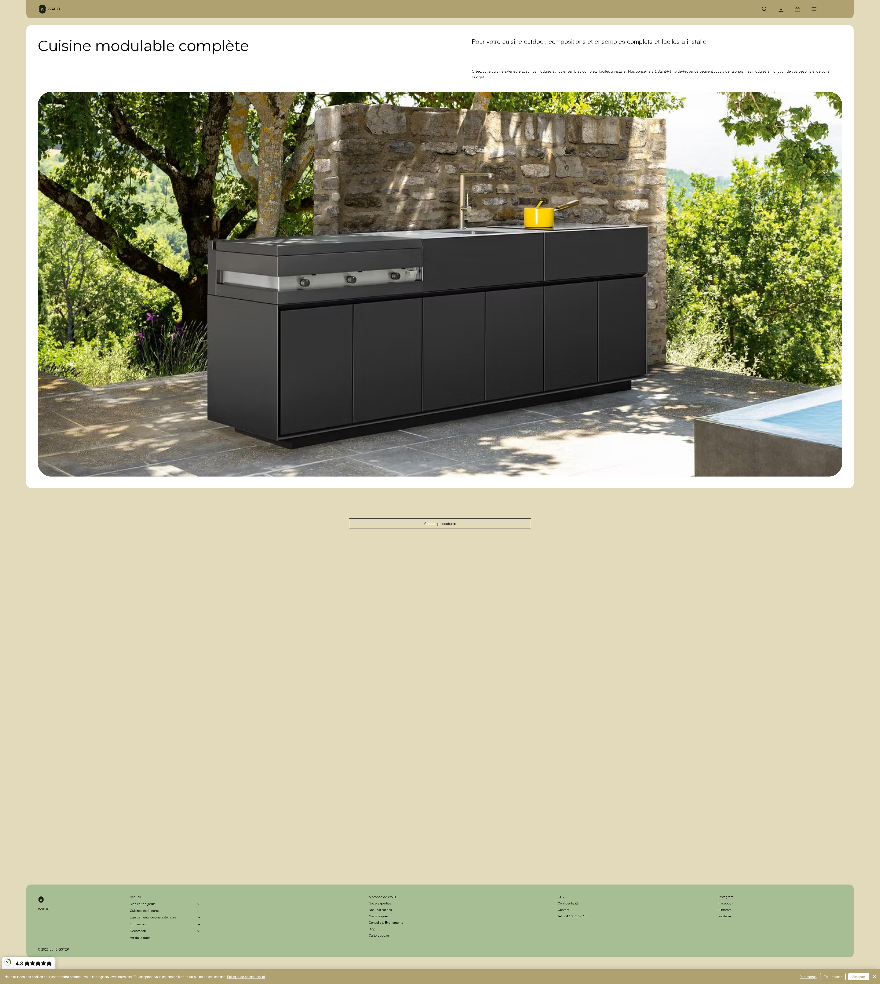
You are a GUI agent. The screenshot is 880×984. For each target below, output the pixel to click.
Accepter (858, 976)
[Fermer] (874, 976)
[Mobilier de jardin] (199, 904)
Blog (372, 929)
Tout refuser (833, 976)
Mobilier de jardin (143, 904)
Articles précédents (440, 523)
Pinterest (724, 910)
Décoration (138, 931)
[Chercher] (764, 9)
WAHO (53, 9)
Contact (563, 910)
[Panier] (797, 9)
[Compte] (781, 9)
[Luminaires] (199, 924)
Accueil (135, 897)
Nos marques (378, 916)
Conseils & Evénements (386, 923)
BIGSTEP (62, 949)
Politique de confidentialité (246, 976)
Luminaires (138, 924)
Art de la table (140, 938)
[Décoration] (199, 931)
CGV (562, 897)
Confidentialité (568, 903)
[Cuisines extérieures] (199, 910)
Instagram (725, 897)
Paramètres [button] (808, 976)
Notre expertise (380, 903)
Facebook (725, 903)
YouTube (724, 916)
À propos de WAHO (383, 897)
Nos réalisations (380, 910)
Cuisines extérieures (145, 911)
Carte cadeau (379, 935)
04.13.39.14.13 (575, 916)
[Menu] (814, 9)
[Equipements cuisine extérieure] (199, 917)
